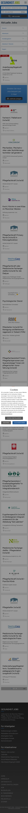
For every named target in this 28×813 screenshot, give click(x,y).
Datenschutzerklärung (6, 414)
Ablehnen (6, 422)
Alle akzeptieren (19, 422)
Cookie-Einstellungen (14, 418)
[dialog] (14, 406)
